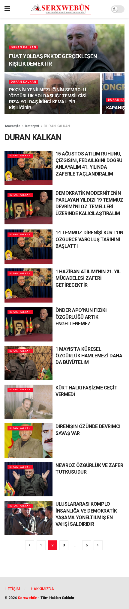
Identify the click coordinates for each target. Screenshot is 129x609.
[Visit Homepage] (60, 9)
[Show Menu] (7, 9)
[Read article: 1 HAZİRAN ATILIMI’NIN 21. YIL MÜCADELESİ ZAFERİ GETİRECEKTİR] (28, 285)
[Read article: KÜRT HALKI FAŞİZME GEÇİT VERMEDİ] (28, 402)
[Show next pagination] (98, 545)
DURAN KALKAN (23, 47)
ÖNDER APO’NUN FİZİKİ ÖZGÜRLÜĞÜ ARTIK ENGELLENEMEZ (81, 317)
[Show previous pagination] (29, 545)
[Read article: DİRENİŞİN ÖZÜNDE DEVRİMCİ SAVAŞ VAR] (28, 440)
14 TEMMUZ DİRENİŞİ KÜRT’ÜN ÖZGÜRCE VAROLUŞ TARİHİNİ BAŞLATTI (89, 239)
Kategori (32, 126)
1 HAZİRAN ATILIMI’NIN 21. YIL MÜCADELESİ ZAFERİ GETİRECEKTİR (88, 278)
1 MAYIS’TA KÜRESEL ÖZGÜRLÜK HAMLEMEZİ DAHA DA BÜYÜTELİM (89, 355)
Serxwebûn (27, 598)
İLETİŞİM (12, 589)
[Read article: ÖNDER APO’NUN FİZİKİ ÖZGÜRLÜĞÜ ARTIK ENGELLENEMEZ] (28, 324)
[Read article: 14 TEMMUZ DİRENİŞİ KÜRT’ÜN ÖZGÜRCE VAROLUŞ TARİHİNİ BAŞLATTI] (28, 246)
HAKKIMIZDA (42, 589)
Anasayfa (12, 126)
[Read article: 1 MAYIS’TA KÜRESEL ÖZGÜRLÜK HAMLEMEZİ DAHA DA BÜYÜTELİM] (28, 363)
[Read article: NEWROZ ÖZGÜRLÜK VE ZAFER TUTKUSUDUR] (28, 479)
